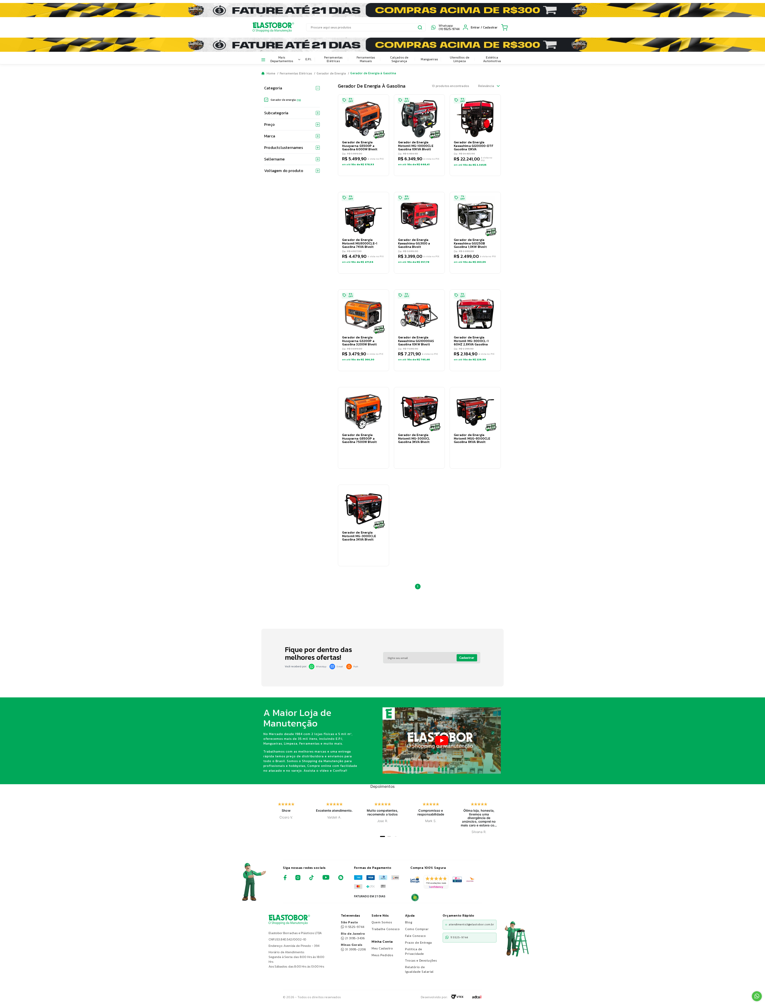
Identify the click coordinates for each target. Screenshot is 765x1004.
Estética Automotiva (492, 59)
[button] (363, 135)
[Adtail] (476, 998)
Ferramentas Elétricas (333, 59)
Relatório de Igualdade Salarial (419, 969)
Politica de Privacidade (414, 951)
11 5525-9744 (352, 924)
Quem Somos (382, 922)
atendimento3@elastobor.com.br (471, 924)
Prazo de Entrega (418, 942)
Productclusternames (283, 148)
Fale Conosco (415, 935)
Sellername (274, 159)
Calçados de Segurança (399, 59)
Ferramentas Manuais (366, 59)
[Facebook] (285, 879)
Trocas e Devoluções (421, 960)
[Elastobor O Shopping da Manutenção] (270, 27)
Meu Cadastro (382, 948)
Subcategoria (276, 113)
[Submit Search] (420, 28)
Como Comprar (417, 929)
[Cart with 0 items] (504, 27)
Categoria (273, 88)
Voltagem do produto (283, 171)
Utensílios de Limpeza (459, 59)
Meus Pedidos (382, 955)
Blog (408, 922)
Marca (269, 136)
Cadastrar (466, 657)
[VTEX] (457, 998)
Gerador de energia (286, 100)
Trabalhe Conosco (386, 929)
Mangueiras (429, 59)
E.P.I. (308, 59)
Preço (269, 124)
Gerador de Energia (331, 73)
